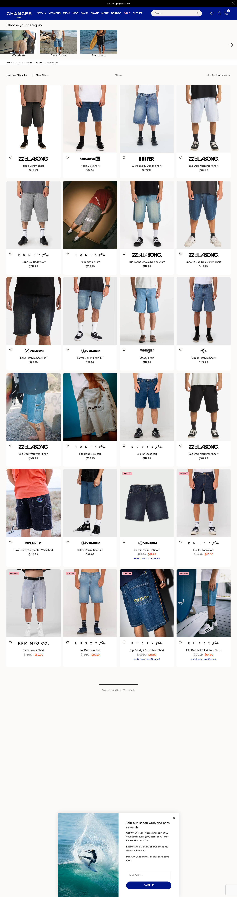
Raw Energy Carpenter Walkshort (33, 550)
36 (38, 147)
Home (9, 63)
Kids (75, 13)
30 (23, 147)
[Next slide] (231, 45)
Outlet (137, 13)
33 (28, 339)
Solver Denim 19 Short (147, 550)
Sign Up (149, 885)
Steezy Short (146, 357)
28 (18, 147)
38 (43, 147)
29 (83, 243)
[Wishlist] (212, 13)
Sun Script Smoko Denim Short (147, 262)
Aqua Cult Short (90, 165)
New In (41, 13)
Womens (54, 13)
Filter (42, 75)
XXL (157, 147)
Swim (84, 13)
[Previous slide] (6, 45)
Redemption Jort (90, 262)
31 (93, 243)
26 (21, 243)
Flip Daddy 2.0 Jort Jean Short (146, 650)
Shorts (39, 63)
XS (135, 147)
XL (151, 147)
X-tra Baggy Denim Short (146, 165)
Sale (127, 13)
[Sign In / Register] (219, 13)
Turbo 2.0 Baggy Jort (33, 262)
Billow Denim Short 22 (90, 550)
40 (48, 147)
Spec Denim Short (33, 165)
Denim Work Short (33, 650)
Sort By (211, 75)
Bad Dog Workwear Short (203, 165)
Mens (66, 13)
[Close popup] (174, 818)
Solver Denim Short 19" (33, 357)
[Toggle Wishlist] (33, 637)
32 (28, 147)
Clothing (28, 63)
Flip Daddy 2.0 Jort (90, 453)
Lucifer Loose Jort (147, 453)
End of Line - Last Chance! (147, 558)
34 (33, 147)
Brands (116, 13)
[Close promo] (233, 3)
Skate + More (100, 13)
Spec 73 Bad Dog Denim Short (203, 262)
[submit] (197, 13)
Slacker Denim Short (204, 357)
